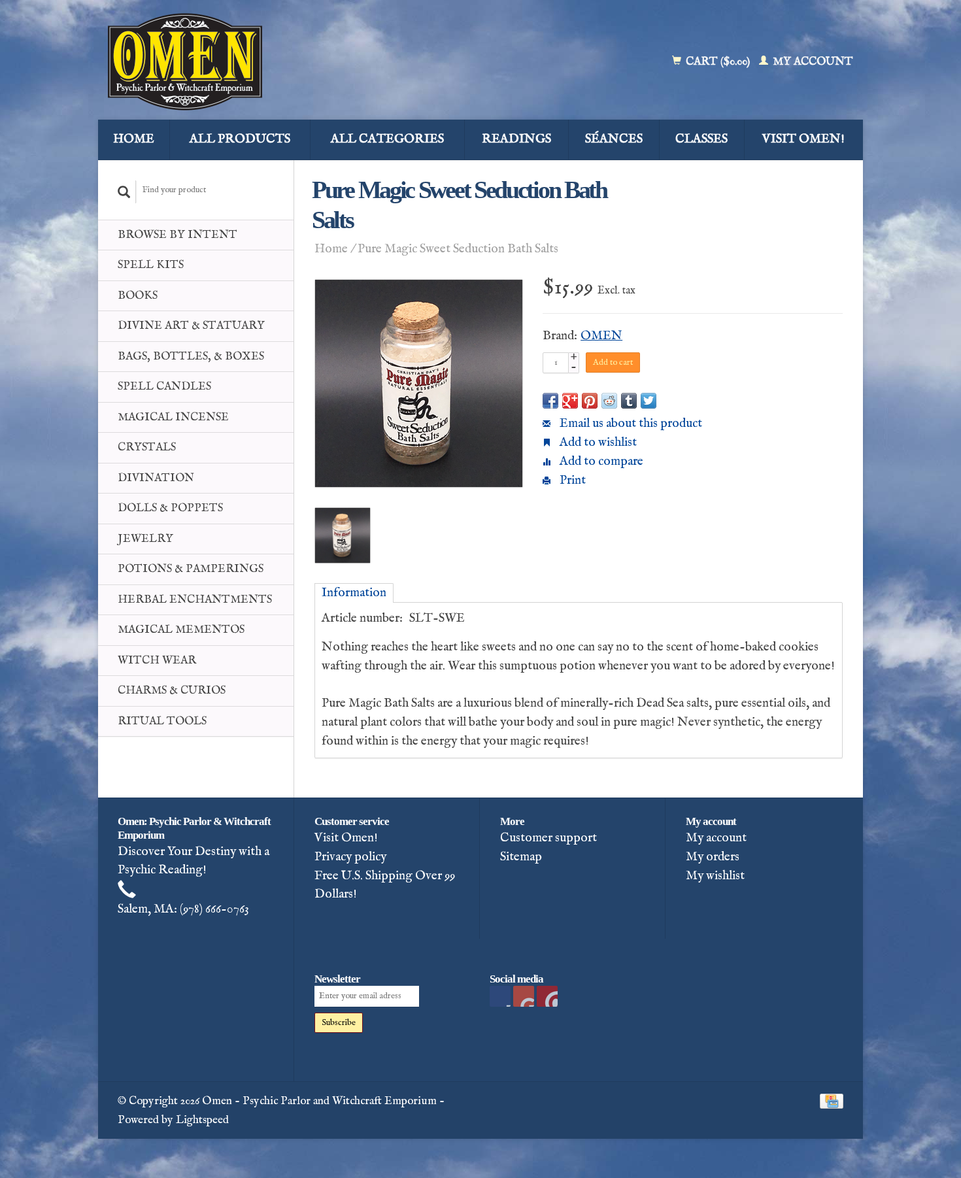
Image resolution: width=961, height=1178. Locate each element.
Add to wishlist (597, 442)
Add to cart (613, 362)
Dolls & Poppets (170, 508)
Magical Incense (173, 417)
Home (133, 139)
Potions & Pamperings (190, 569)
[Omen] (279, 62)
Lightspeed (202, 1120)
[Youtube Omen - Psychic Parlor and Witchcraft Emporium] (523, 996)
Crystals (147, 447)
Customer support (548, 838)
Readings (516, 139)
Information (354, 593)
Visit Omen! (803, 139)
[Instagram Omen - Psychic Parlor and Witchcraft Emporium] (547, 996)
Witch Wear (157, 660)
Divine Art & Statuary (191, 326)
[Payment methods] (831, 1101)
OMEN (601, 336)
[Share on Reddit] (609, 401)
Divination (156, 478)
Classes (701, 139)
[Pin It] (590, 401)
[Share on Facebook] (550, 401)
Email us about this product (629, 423)
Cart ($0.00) (717, 62)
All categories (387, 139)
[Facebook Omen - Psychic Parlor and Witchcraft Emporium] (500, 996)
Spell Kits (151, 265)
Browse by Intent (177, 235)
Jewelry (145, 539)
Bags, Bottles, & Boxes (191, 356)
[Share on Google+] (570, 401)
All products (240, 139)
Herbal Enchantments (195, 600)
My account (811, 62)
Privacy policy (350, 857)
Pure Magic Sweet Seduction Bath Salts (458, 249)
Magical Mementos (181, 630)
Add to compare (600, 461)
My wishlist (715, 876)
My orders (712, 857)
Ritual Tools (162, 721)
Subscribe (339, 1022)
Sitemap (521, 857)
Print (571, 480)
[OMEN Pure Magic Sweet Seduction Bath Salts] (418, 383)
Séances (614, 139)
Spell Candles (164, 387)
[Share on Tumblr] (629, 401)
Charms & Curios (172, 691)
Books (138, 296)
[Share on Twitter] (648, 401)
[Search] (124, 191)
